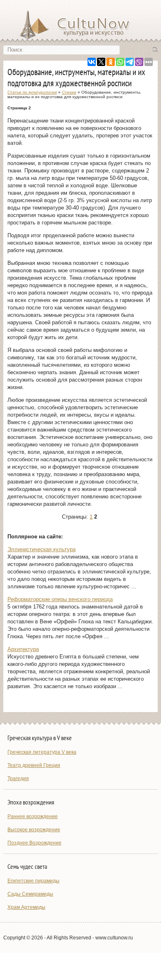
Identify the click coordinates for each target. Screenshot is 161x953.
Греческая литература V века (41, 752)
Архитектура (23, 649)
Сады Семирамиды (30, 894)
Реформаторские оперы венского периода (60, 599)
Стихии (69, 92)
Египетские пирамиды (33, 881)
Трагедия (18, 778)
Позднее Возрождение (34, 843)
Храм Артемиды (26, 907)
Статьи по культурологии (32, 92)
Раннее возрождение (32, 816)
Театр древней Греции (33, 765)
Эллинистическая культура (41, 549)
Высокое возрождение (33, 830)
